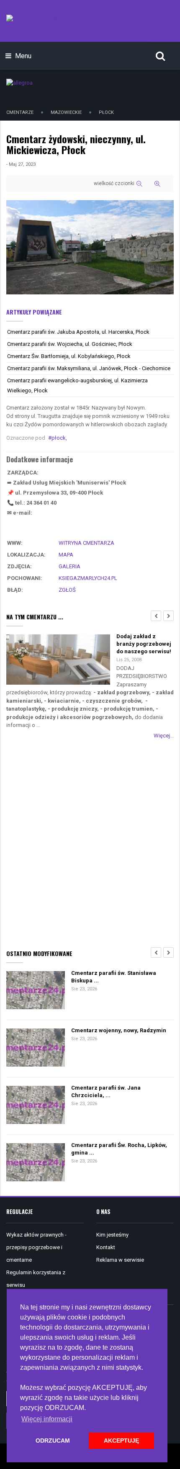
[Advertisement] (90, 843)
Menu (22, 56)
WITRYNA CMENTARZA (86, 543)
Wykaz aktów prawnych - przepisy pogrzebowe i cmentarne (36, 1247)
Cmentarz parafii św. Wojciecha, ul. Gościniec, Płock (69, 344)
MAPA (66, 555)
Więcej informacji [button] (46, 1419)
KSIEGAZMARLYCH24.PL (88, 578)
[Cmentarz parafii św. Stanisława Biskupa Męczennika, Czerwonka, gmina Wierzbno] (35, 990)
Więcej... (164, 735)
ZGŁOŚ (67, 590)
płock (58, 438)
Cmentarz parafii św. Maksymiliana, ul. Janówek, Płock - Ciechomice (88, 368)
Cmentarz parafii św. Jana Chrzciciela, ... (106, 1091)
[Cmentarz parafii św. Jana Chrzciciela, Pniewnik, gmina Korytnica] (35, 1105)
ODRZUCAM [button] (53, 1440)
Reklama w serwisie (120, 1260)
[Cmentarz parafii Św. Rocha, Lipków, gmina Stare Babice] (35, 1163)
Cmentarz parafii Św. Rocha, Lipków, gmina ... (119, 1149)
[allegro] (19, 82)
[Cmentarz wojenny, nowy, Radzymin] (35, 1048)
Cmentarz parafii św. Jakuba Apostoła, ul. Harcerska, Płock (78, 332)
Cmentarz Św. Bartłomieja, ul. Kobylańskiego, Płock (69, 356)
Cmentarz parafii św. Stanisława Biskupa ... (113, 977)
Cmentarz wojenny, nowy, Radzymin (118, 1030)
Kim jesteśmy (112, 1235)
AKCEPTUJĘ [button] (121, 1440)
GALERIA (69, 566)
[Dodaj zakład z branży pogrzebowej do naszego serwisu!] (58, 660)
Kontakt (105, 1247)
